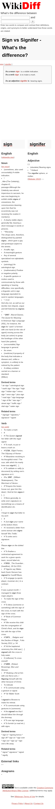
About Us (28, 803)
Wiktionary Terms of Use (25, 796)
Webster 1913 (34, 179)
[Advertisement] (27, 111)
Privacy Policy (17, 803)
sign (1, 64)
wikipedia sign (8, 157)
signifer (8, 64)
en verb (5, 427)
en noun (5, 167)
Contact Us (38, 803)
